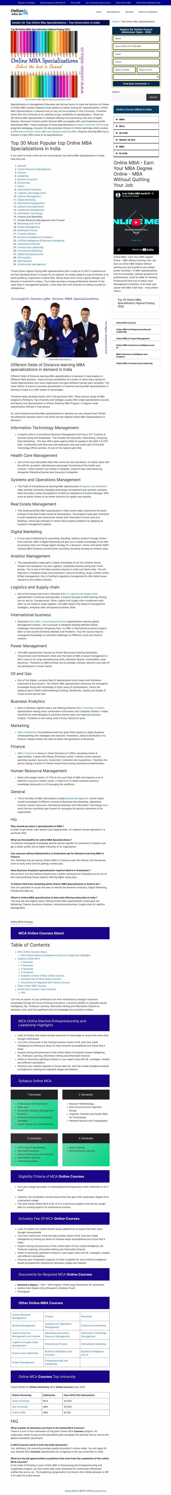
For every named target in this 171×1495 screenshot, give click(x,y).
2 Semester (27, 965)
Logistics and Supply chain (32, 193)
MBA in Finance (26, 753)
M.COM (123, 133)
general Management (76, 798)
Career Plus (100, 1491)
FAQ (23, 992)
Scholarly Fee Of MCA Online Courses (41, 979)
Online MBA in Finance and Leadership (134, 363)
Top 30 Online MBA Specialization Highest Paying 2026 (40, 29)
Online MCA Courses (22, 921)
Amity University (21, 1401)
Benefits (129, 12)
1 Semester (27, 962)
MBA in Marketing (27, 732)
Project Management (29, 227)
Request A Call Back (26, 3)
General (22, 165)
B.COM (123, 153)
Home (99, 12)
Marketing (23, 176)
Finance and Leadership (30, 247)
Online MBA (75, 3)
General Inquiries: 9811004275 (52, 3)
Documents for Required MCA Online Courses (45, 982)
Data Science (25, 261)
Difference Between (148, 12)
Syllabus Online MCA (29, 958)
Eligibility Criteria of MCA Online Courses (42, 975)
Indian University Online (90, 124)
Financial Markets (27, 233)
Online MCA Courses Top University (37, 989)
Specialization (113, 12)
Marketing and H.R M (29, 223)
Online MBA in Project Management (132, 338)
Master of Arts (127, 139)
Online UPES (19, 1412)
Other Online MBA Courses (32, 985)
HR (47, 777)
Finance (22, 172)
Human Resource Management (34, 169)
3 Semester (27, 969)
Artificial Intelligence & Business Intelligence (41, 240)
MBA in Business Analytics (90, 708)
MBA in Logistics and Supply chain (79, 593)
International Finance (29, 244)
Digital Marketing (27, 199)
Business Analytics (28, 179)
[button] (136, 119)
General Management (23, 1325)
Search (116, 92)
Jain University (20, 1406)
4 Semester (27, 972)
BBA (122, 146)
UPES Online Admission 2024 (148, 3)
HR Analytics (24, 257)
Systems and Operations (31, 206)
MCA (122, 126)
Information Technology (30, 213)
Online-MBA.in (72, 1491)
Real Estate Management (31, 203)
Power (21, 186)
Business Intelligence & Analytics (35, 237)
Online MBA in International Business (47, 621)
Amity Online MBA (123, 3)
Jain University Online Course (98, 3)
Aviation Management (29, 196)
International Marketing (30, 250)
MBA (122, 119)
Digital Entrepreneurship (30, 254)
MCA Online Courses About (32, 952)
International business (29, 189)
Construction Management (32, 264)
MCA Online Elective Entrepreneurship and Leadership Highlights (55, 955)
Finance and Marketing (93, 1325)
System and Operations (94, 486)
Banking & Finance (27, 230)
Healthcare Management (31, 210)
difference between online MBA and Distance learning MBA (44, 131)
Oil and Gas (24, 182)
